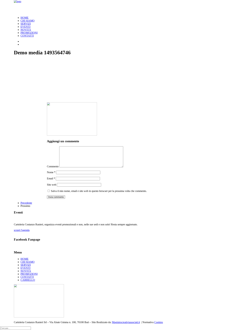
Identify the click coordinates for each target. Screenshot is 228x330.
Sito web (51, 184)
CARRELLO (28, 280)
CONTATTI (27, 35)
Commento (53, 166)
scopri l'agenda (22, 230)
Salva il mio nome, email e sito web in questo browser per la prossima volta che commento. (99, 191)
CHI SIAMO (28, 20)
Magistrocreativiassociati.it (126, 322)
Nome (51, 172)
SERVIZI (26, 23)
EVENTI (25, 26)
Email (51, 178)
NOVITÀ (26, 29)
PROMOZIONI (29, 32)
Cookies (158, 322)
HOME (25, 17)
